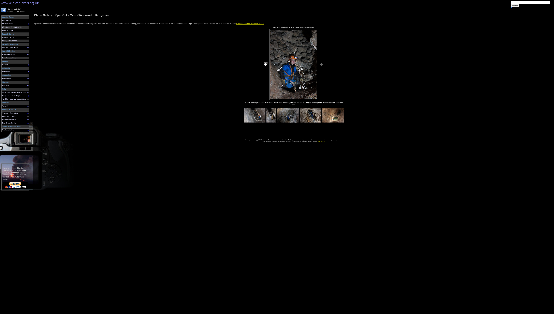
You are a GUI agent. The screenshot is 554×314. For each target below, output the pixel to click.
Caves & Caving (8, 37)
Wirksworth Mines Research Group (250, 24)
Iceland (5, 65)
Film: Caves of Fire (9, 58)
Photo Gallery (7, 24)
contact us (321, 141)
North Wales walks (9, 120)
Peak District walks (9, 123)
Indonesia (6, 72)
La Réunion (6, 79)
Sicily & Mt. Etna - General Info (14, 93)
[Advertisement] (14, 147)
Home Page (6, 21)
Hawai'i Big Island (8, 55)
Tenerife (5, 106)
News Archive (7, 30)
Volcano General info (10, 48)
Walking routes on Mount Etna (14, 99)
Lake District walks (9, 116)
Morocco (5, 86)
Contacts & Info (8, 130)
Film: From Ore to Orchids (12, 27)
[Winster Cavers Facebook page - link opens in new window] (3, 12)
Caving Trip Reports (9, 41)
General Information (10, 113)
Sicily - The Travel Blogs (11, 96)
